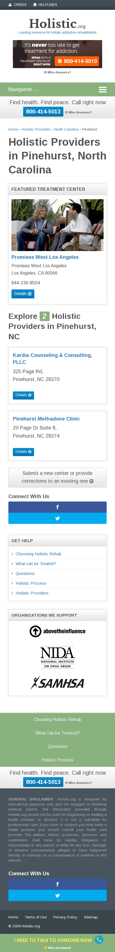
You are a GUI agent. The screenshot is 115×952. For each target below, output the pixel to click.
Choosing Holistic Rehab (38, 553)
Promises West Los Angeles (45, 257)
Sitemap (91, 917)
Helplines (47, 5)
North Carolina (66, 129)
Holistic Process (31, 583)
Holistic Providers (36, 129)
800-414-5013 (43, 111)
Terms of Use (36, 917)
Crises (20, 5)
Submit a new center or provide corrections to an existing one (57, 477)
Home (13, 129)
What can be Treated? (36, 563)
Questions (25, 573)
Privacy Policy (65, 917)
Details (21, 293)
